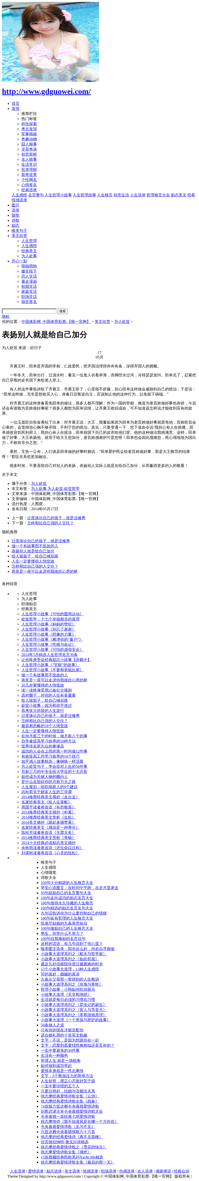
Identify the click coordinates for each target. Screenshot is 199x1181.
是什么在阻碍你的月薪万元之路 (48, 782)
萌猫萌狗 (29, 266)
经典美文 (29, 251)
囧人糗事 (29, 144)
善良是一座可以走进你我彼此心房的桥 (45, 571)
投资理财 (29, 170)
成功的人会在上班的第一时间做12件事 (54, 751)
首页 (15, 103)
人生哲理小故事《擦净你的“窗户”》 (52, 639)
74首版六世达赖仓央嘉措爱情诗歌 (70, 1106)
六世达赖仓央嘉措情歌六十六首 (68, 1132)
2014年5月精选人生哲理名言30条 (49, 655)
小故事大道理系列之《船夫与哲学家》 (74, 954)
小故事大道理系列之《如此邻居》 (70, 959)
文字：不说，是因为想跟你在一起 (70, 1040)
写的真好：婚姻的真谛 (60, 974)
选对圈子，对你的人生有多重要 (48, 695)
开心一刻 (19, 261)
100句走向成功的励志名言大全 (67, 898)
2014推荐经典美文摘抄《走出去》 (50, 797)
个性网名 (29, 180)
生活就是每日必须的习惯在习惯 (68, 1000)
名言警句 (36, 195)
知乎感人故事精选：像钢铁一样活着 (52, 761)
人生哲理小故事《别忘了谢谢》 (48, 629)
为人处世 (122, 322)
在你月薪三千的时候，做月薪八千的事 (54, 736)
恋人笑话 (29, 276)
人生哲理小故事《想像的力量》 (48, 634)
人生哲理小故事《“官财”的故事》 (50, 665)
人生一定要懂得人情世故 (33, 561)
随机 (6, 316)
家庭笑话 (29, 292)
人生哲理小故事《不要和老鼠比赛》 (52, 670)
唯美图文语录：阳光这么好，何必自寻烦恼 (78, 949)
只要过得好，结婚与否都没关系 (68, 1091)
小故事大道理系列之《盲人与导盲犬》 (74, 1010)
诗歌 (15, 220)
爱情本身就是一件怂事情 (62, 1071)
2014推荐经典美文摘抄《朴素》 (48, 812)
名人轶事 (29, 159)
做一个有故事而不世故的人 (35, 546)
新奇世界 (29, 175)
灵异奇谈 (29, 149)
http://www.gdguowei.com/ (46, 91)
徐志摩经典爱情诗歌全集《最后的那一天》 (78, 1162)
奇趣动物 (29, 139)
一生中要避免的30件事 (60, 1050)
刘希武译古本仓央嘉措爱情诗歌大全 (72, 1111)
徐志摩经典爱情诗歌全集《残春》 (70, 1101)
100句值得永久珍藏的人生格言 (67, 903)
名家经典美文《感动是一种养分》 (50, 827)
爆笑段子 (29, 271)
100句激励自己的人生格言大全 (67, 928)
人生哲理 (29, 241)
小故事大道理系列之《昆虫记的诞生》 (74, 1005)
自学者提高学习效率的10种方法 (48, 741)
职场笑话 (29, 297)
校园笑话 (29, 286)
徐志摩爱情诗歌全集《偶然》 (66, 1152)
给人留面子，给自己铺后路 (35, 556)
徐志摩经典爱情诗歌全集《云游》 (70, 1096)
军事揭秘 (29, 134)
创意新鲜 (29, 154)
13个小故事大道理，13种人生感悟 (70, 969)
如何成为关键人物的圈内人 (44, 777)
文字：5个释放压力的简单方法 (67, 1076)
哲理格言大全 (158, 195)
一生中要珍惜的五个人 (60, 1086)
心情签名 (29, 185)
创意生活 (121, 195)
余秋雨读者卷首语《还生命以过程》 (52, 848)
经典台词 (181, 1171)
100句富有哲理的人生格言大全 (67, 918)
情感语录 (90, 1171)
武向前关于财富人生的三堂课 (46, 792)
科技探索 (29, 124)
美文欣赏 (19, 236)
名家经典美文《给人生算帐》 (46, 802)
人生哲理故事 (84, 195)
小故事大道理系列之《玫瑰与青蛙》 (72, 984)
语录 (15, 210)
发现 (15, 109)
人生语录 (138, 195)
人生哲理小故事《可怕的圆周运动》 (52, 614)
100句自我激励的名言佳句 (63, 939)
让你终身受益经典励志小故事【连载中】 (56, 660)
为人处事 (29, 256)
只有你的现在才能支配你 (62, 1030)
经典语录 (29, 190)
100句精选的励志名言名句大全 (67, 908)
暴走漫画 (29, 281)
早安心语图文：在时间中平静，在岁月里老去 (79, 888)
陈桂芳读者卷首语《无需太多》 (48, 833)
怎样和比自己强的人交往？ (50, 523)
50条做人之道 (52, 1025)
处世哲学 (72, 489)
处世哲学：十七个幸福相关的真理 (50, 619)
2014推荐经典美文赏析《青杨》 (48, 838)
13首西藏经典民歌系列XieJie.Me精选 (72, 1157)
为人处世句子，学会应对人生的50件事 (54, 766)
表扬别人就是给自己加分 (33, 551)
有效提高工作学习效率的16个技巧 (50, 756)
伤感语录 (127, 1171)
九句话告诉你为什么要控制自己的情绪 (74, 913)
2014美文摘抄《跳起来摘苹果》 (48, 822)
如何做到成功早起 (56, 1066)
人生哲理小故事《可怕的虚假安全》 (52, 650)
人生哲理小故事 (58, 195)
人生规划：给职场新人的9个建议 (49, 787)
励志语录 (54, 1171)
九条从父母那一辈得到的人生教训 (70, 979)
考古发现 (29, 129)
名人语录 (145, 1171)
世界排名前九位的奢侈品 (42, 746)
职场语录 (108, 1171)
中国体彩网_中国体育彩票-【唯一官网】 (56, 322)
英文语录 (72, 1171)
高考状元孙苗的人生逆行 (42, 711)
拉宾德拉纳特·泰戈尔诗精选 (65, 1142)
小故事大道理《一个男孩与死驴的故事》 (76, 1020)
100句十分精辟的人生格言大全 (67, 883)
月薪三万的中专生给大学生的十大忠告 (54, 772)
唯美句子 (19, 231)
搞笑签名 (29, 302)
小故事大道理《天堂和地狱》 (66, 994)
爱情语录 (36, 1171)
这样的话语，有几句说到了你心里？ (72, 944)
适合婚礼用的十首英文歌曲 (64, 1035)
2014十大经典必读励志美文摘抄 (48, 843)
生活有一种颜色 (54, 1055)
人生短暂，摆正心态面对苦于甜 (68, 1081)
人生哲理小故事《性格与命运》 (48, 644)
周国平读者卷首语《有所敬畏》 (48, 807)
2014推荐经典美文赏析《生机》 (48, 817)
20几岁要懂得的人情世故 (42, 685)
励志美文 (178, 195)
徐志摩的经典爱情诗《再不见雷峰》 (72, 1137)
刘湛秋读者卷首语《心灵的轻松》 (50, 853)
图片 (15, 205)
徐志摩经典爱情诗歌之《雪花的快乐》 (74, 1147)
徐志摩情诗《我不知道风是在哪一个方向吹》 (79, 1122)
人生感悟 (19, 195)
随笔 (15, 215)
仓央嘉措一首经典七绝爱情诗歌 (68, 1116)
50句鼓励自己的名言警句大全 (66, 893)
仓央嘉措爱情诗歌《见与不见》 (68, 1127)
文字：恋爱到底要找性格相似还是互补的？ (78, 1045)
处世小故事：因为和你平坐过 (46, 705)
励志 (15, 225)
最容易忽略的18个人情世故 (44, 726)
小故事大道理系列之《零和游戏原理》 (74, 1015)
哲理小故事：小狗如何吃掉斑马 (68, 989)
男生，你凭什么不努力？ (62, 933)
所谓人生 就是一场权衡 (61, 1061)
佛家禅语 (163, 1171)
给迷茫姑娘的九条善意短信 (64, 923)
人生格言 (105, 195)
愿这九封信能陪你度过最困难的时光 (72, 964)
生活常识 (29, 164)
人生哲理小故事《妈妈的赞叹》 (48, 624)
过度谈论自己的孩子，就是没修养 (56, 518)
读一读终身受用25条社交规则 (46, 690)
